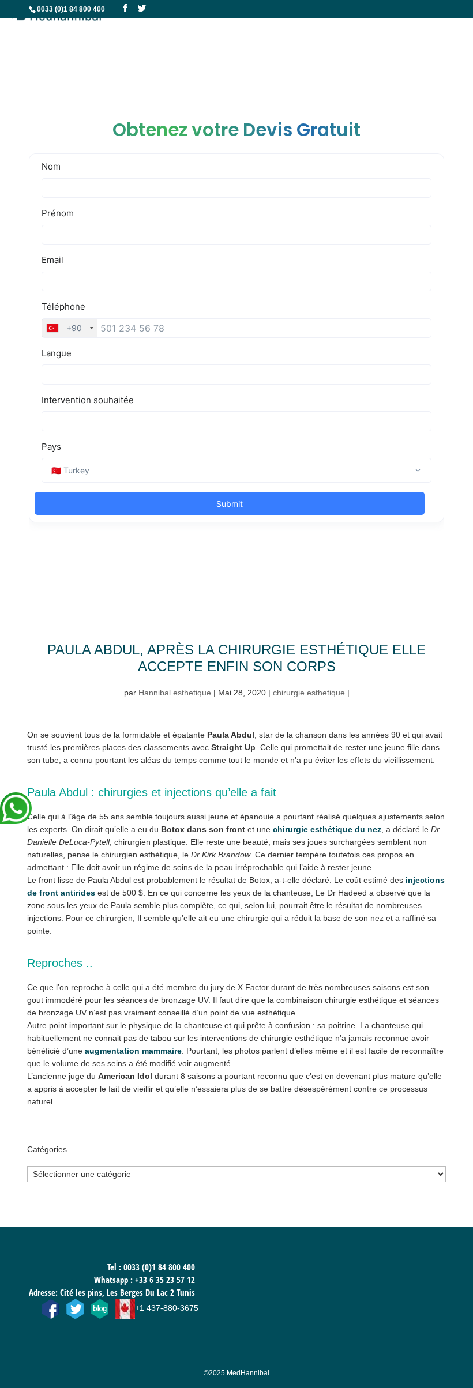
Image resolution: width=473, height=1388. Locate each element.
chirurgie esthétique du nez (327, 829)
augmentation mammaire (133, 1050)
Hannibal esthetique (174, 692)
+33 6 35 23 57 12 (165, 1279)
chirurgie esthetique (309, 692)
